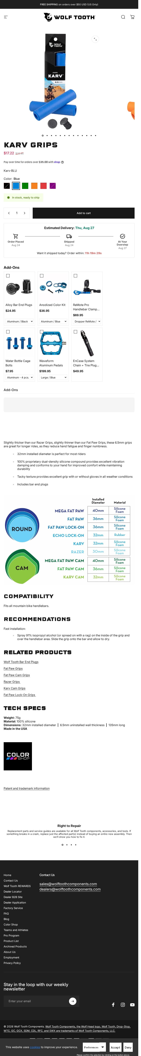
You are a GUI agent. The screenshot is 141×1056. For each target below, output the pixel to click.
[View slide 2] (67, 845)
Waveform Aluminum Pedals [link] (51, 363)
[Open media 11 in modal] (95, 39)
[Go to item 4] (60, 135)
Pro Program (11, 935)
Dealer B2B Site (13, 897)
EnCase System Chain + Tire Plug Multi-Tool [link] (85, 363)
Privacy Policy (12, 962)
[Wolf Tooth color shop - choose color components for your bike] (18, 756)
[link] (19, 287)
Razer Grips (12, 681)
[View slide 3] (71, 845)
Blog (6, 919)
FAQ (6, 913)
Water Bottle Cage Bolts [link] (18, 363)
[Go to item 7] (73, 135)
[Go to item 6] (69, 135)
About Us (10, 951)
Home (7, 875)
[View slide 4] (76, 845)
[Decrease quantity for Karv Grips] (8, 213)
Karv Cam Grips (14, 688)
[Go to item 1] (47, 135)
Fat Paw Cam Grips (17, 675)
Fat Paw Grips (13, 668)
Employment (11, 957)
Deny (128, 1047)
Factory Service (13, 908)
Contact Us (11, 880)
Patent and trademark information (27, 788)
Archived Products (15, 946)
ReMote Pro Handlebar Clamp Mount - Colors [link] (85, 307)
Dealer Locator (13, 891)
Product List (11, 940)
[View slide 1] (62, 845)
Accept (115, 1047)
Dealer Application (15, 902)
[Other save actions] (102, 1047)
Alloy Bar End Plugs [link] (19, 305)
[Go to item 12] (91, 135)
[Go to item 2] (51, 135)
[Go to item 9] (82, 135)
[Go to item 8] (78, 135)
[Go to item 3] (56, 135)
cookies (35, 1047)
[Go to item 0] (43, 135)
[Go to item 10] (87, 135)
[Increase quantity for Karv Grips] (25, 213)
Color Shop (11, 924)
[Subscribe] (72, 1001)
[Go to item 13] (95, 135)
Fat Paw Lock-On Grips (20, 695)
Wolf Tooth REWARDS (17, 886)
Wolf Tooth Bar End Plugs (21, 662)
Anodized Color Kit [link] (52, 305)
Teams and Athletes (16, 930)
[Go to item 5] (65, 135)
